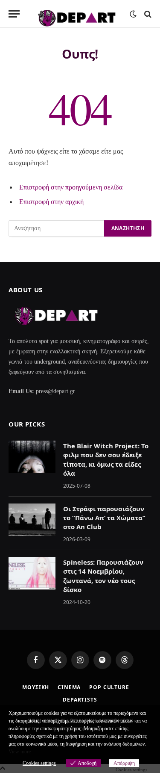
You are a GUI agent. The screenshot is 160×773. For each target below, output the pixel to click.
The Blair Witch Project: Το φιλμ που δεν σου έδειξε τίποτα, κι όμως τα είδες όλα (105, 459)
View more (20, 752)
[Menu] (14, 14)
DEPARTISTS (80, 699)
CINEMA (69, 687)
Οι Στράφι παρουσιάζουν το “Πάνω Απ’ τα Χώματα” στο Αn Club (104, 517)
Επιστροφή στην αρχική (51, 201)
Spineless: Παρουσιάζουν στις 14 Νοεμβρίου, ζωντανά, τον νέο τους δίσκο (103, 576)
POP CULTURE (109, 687)
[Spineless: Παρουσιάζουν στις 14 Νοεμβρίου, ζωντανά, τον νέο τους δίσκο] (32, 573)
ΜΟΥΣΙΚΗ (35, 687)
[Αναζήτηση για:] (57, 228)
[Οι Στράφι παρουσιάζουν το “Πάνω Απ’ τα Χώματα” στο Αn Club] (32, 519)
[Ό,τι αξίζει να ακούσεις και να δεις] (76, 14)
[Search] (147, 14)
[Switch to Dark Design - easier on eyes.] (133, 14)
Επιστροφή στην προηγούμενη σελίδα (70, 187)
